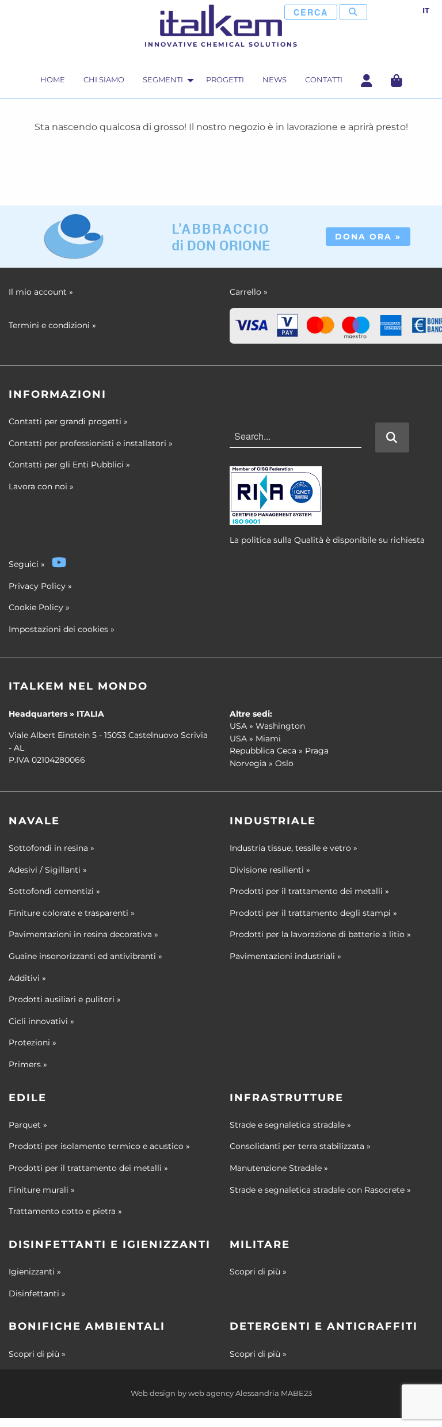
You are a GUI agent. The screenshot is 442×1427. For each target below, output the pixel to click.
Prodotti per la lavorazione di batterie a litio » (320, 934)
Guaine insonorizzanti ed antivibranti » (85, 956)
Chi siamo (103, 79)
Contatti (323, 79)
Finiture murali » (42, 1190)
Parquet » (28, 1125)
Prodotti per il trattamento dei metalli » (309, 891)
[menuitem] (52, 81)
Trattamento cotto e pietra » (65, 1211)
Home (52, 79)
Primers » (28, 1064)
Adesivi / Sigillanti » (48, 870)
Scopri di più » (258, 1271)
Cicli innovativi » (41, 1021)
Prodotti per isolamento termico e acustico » (99, 1146)
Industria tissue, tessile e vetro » (293, 848)
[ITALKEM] (221, 20)
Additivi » (27, 978)
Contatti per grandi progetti (68, 421)
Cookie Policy (36, 607)
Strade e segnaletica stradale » (290, 1125)
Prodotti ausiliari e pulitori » (65, 999)
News (274, 79)
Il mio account (41, 292)
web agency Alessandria (233, 1393)
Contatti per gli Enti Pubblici (69, 464)
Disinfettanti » (37, 1293)
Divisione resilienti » (270, 870)
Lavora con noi (41, 486)
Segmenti (163, 79)
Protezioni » (32, 1042)
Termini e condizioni (52, 325)
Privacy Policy (37, 586)
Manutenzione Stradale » (279, 1168)
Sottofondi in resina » (51, 848)
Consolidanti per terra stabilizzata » (300, 1146)
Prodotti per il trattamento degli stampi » (313, 913)
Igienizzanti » (35, 1271)
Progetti (225, 79)
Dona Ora (368, 236)
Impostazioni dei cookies (58, 629)
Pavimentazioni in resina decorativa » (83, 934)
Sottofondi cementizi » (54, 891)
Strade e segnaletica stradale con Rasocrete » (320, 1190)
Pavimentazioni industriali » (285, 956)
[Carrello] (396, 80)
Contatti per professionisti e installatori (91, 443)
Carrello (249, 292)
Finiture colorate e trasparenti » (72, 913)
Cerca (311, 12)
